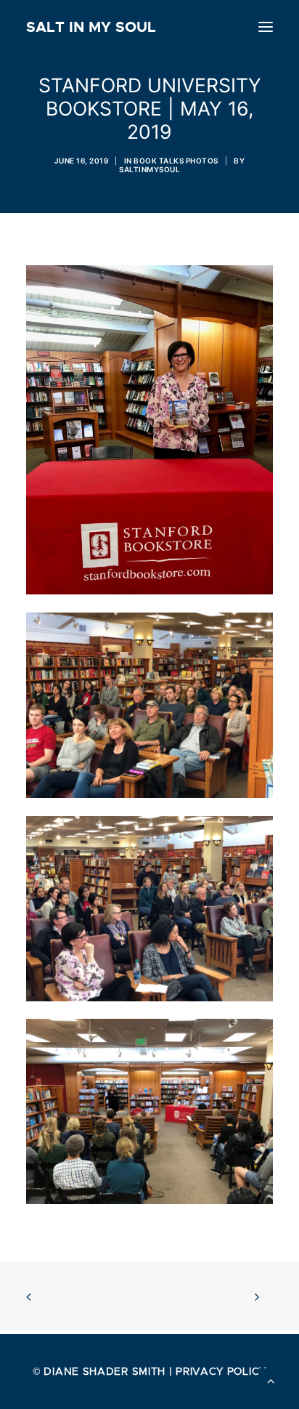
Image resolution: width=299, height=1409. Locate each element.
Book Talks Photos (176, 160)
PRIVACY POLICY (221, 1371)
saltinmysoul (149, 169)
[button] (265, 27)
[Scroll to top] (270, 1379)
